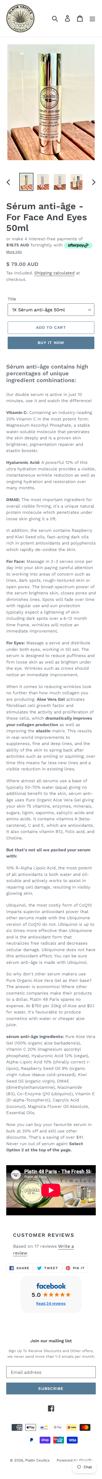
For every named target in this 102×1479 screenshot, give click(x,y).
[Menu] (92, 18)
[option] (26, 181)
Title (12, 299)
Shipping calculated (54, 272)
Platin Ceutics (37, 1460)
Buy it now (51, 342)
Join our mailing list (51, 1340)
